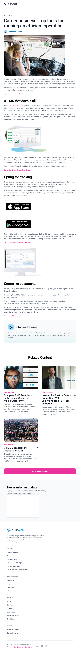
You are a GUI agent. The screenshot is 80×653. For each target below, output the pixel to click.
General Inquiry (12, 633)
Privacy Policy (12, 647)
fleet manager (18, 106)
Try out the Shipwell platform (14, 316)
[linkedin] (37, 646)
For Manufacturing (13, 566)
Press (9, 601)
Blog (8, 584)
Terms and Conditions (24, 647)
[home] (11, 4)
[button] (72, 3)
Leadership (11, 612)
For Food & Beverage (14, 563)
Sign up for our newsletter (13, 94)
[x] (46, 646)
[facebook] (42, 646)
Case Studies (11, 587)
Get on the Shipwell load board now (17, 170)
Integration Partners (14, 559)
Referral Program (13, 615)
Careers (10, 605)
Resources (10, 580)
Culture (9, 608)
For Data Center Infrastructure (17, 570)
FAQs (9, 591)
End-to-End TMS (12, 552)
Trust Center (11, 619)
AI (8, 556)
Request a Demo (13, 629)
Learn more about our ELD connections (18, 243)
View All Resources (40, 471)
